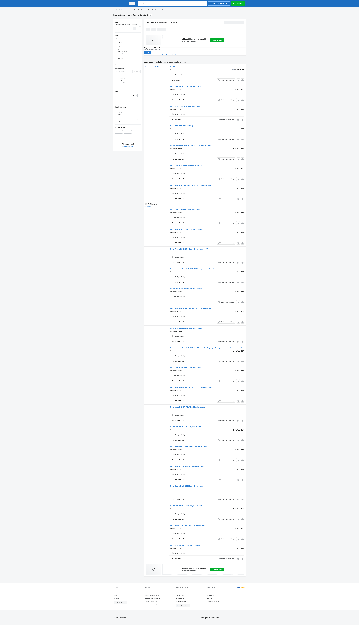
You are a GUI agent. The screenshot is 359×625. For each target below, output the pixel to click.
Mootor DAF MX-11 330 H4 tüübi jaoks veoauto (185, 126)
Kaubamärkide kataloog (152, 604)
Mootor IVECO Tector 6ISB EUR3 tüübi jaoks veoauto (188, 446)
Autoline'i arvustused (151, 601)
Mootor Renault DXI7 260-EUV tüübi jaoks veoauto (187, 525)
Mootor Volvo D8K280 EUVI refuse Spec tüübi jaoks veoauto (190, 308)
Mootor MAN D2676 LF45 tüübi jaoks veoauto (185, 427)
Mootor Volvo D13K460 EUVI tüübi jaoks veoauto (186, 466)
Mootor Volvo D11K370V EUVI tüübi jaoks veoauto (187, 407)
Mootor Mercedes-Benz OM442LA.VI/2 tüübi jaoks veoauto (190, 145)
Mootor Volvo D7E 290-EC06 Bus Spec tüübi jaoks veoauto (190, 185)
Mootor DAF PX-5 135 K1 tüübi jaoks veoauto (185, 209)
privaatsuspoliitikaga (165, 54)
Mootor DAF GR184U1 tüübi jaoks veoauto (184, 545)
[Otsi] (140, 3)
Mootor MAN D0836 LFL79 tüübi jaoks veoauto (185, 86)
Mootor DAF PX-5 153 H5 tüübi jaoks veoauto (185, 106)
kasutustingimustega (178, 54)
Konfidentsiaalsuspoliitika (152, 595)
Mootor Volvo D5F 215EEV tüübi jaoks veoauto (186, 229)
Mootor (172, 67)
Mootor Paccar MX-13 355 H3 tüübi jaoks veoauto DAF (188, 249)
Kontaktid (116, 598)
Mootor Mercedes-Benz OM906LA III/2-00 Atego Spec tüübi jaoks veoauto (195, 269)
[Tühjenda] (140, 26)
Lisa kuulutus (217, 40)
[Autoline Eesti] (120, 3)
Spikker (116, 595)
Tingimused (148, 592)
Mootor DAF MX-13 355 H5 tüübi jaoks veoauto (185, 288)
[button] (238, 80)
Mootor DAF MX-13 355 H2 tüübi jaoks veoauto (185, 328)
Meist (115, 592)
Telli (147, 52)
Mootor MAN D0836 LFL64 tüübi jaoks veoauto (185, 506)
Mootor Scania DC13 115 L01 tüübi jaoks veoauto (186, 486)
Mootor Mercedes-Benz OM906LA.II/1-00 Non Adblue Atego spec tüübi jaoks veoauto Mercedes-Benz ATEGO (207, 348)
